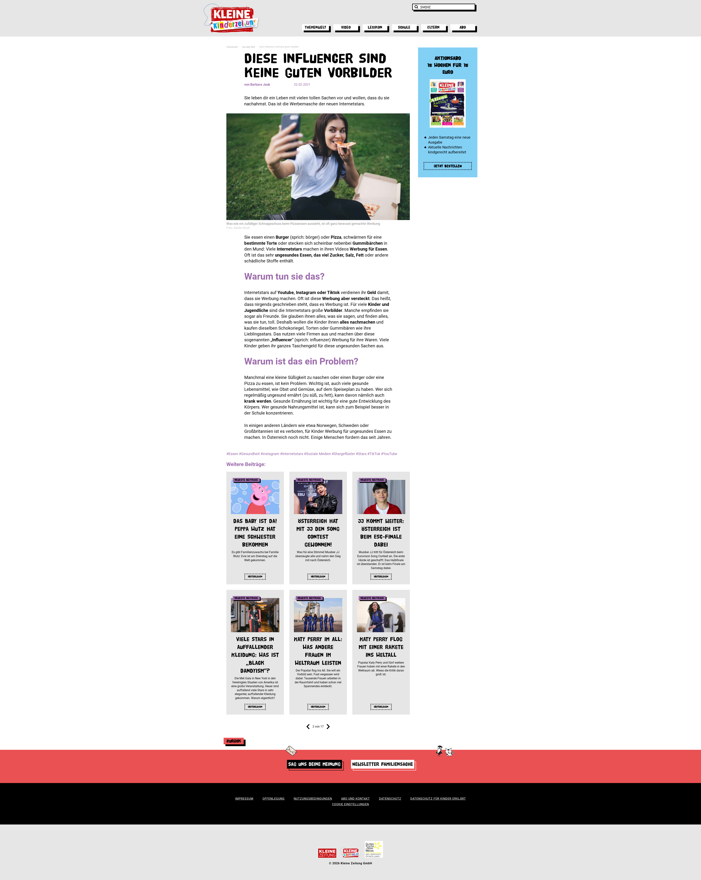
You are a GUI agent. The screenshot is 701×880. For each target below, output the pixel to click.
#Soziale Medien (317, 454)
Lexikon (375, 27)
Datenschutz (390, 798)
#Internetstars (291, 454)
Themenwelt (315, 27)
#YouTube (389, 454)
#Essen (232, 454)
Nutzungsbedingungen (313, 798)
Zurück (233, 741)
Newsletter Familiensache (382, 764)
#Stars (361, 454)
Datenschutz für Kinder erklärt (438, 798)
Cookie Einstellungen (350, 804)
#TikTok (373, 454)
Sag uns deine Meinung (314, 764)
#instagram (270, 454)
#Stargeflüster (343, 454)
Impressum (244, 798)
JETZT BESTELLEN (448, 166)
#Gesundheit (249, 454)
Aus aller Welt (248, 47)
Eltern (433, 27)
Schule (404, 27)
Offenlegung (274, 798)
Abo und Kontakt (355, 798)
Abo (462, 27)
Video (346, 27)
